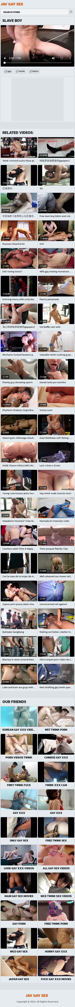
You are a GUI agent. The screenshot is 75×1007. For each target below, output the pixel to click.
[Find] (70, 11)
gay (9, 71)
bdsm (35, 71)
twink (22, 71)
